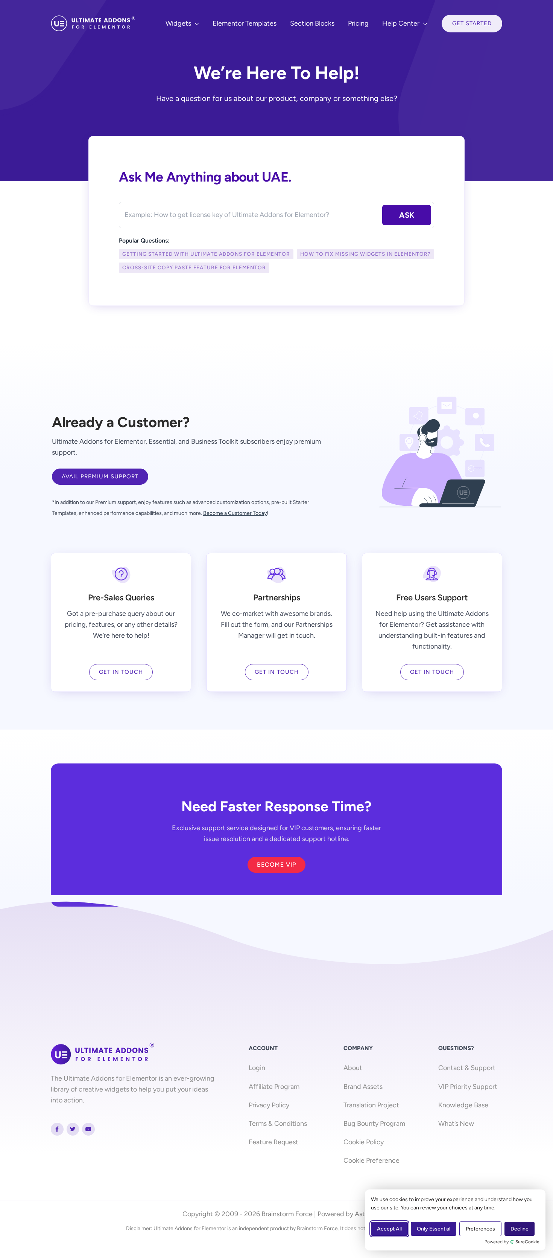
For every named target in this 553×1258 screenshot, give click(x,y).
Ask (406, 215)
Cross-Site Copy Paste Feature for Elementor (194, 267)
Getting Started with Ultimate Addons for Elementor (206, 254)
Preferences (480, 1229)
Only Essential (433, 1229)
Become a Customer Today (235, 513)
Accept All (389, 1229)
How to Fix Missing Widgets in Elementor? (365, 254)
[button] (195, 23)
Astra (363, 1214)
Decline (519, 1229)
